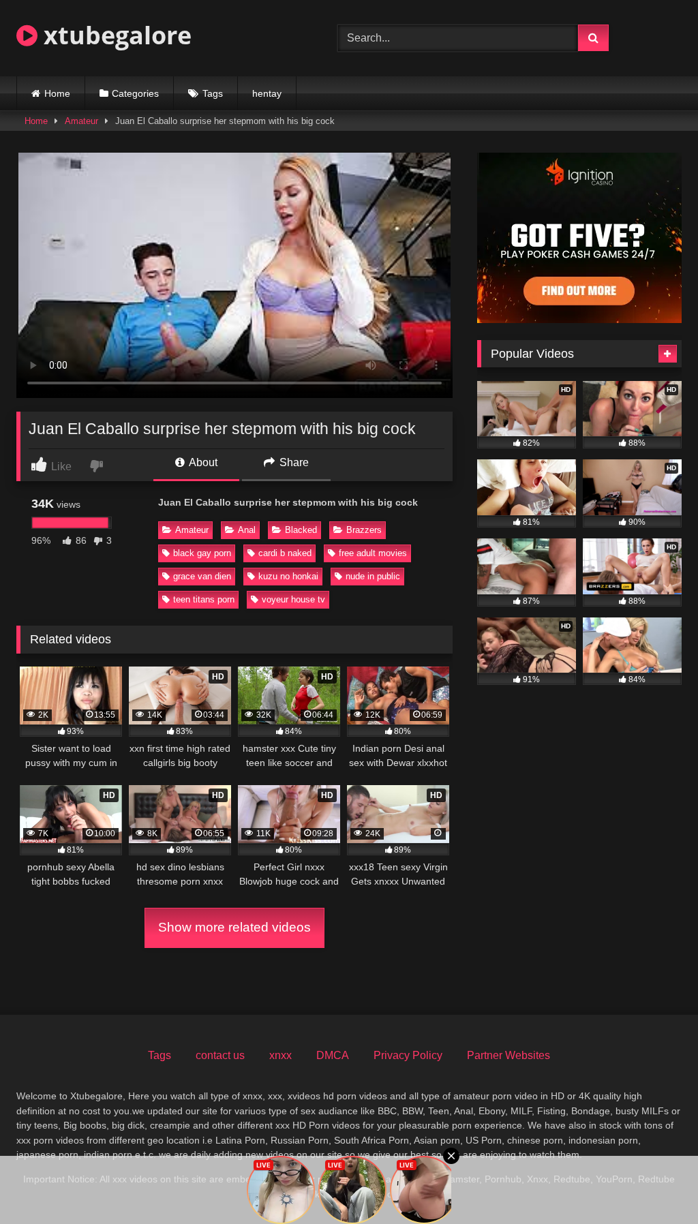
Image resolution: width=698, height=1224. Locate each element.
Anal (247, 530)
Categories (135, 93)
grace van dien (202, 576)
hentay (267, 93)
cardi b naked (285, 553)
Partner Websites (508, 1055)
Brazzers (364, 530)
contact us (220, 1055)
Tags (212, 93)
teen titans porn (203, 599)
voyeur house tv (293, 599)
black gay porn (202, 553)
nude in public (373, 576)
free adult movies (373, 553)
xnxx (280, 1055)
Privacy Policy (408, 1055)
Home (57, 93)
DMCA (332, 1055)
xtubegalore (114, 35)
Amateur (81, 121)
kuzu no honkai (288, 576)
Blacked (301, 530)
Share (293, 462)
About (202, 462)
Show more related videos (234, 927)
